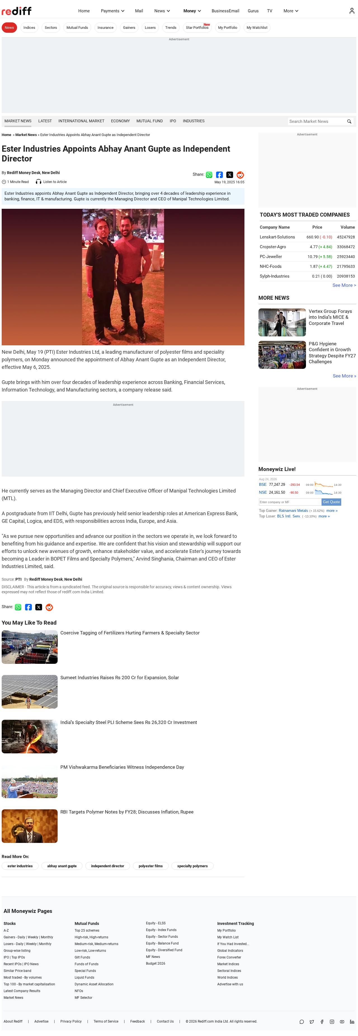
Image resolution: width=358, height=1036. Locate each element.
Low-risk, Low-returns (90, 951)
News (159, 10)
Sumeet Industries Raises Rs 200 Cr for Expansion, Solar (119, 677)
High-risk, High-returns (91, 937)
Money (189, 10)
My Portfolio (227, 27)
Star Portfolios (197, 27)
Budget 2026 (155, 963)
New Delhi (51, 172)
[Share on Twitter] (229, 174)
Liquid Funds (84, 977)
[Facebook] (322, 1022)
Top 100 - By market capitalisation (29, 984)
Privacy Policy (71, 1021)
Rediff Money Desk (23, 172)
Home (84, 10)
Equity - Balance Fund (162, 943)
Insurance (106, 27)
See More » (344, 376)
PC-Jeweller (271, 256)
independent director (107, 866)
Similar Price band (17, 971)
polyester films (151, 866)
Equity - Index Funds (161, 930)
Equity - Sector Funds (162, 937)
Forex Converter (229, 957)
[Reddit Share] (238, 174)
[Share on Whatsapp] (209, 174)
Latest (45, 121)
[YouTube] (342, 1022)
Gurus (253, 10)
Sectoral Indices (229, 971)
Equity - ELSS (156, 923)
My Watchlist (257, 27)
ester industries (20, 866)
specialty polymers (192, 866)
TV (269, 10)
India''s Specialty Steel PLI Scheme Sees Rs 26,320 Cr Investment (128, 722)
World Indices (227, 977)
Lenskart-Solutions (277, 237)
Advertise (41, 1021)
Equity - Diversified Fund (164, 950)
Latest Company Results (22, 991)
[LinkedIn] (352, 1022)
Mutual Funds (77, 27)
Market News (17, 121)
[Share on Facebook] (219, 174)
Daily (21, 937)
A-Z (6, 930)
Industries (193, 121)
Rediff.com (206, 1021)
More (288, 10)
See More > (344, 285)
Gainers (129, 27)
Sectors (51, 27)
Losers (150, 27)
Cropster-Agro (273, 246)
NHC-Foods (271, 266)
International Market (81, 121)
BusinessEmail (225, 10)
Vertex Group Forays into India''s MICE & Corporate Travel (330, 317)
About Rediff (13, 1021)
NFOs (79, 991)
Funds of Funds (86, 964)
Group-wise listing (17, 951)
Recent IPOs (13, 964)
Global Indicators (230, 951)
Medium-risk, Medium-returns (96, 944)
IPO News (31, 964)
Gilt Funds (82, 957)
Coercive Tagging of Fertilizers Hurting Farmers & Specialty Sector (130, 633)
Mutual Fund (149, 121)
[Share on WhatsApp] (302, 1022)
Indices (29, 27)
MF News (153, 957)
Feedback (137, 1021)
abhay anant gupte (62, 866)
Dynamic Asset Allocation (94, 984)
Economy (120, 121)
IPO (173, 121)
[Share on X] (312, 1022)
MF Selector (83, 998)
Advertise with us (230, 984)
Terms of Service (106, 1021)
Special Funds (85, 971)
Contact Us (165, 1021)
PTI (18, 579)
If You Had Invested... (233, 944)
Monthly (47, 937)
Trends (170, 27)
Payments (110, 10)
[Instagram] (332, 1022)
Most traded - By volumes (23, 977)
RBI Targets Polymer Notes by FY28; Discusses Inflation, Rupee (127, 812)
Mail (139, 10)
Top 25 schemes (87, 930)
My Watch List (228, 937)
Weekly (33, 937)
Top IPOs (18, 957)
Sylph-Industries (274, 276)
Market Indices (228, 964)
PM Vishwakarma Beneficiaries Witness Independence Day (122, 767)
